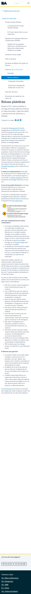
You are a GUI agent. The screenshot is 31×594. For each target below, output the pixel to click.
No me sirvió (7, 564)
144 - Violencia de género (9, 591)
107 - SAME (4, 585)
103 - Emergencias (7, 581)
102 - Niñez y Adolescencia (9, 578)
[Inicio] (4, 3)
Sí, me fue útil (20, 564)
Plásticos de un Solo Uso (11, 11)
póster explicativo (16, 178)
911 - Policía (5, 588)
